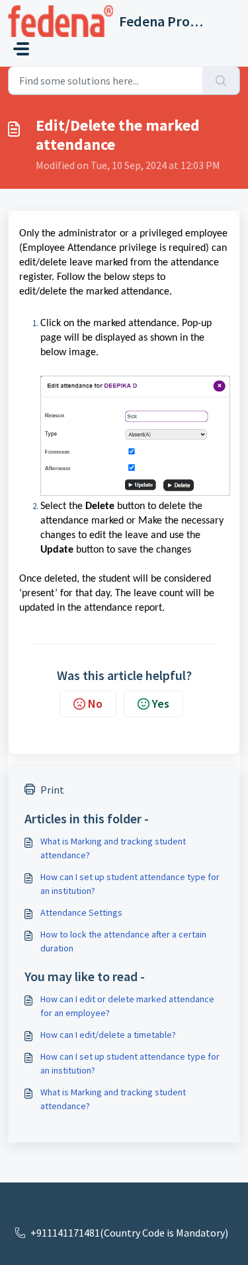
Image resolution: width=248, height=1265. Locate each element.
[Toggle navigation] (21, 49)
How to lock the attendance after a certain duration (123, 941)
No (95, 703)
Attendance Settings (81, 912)
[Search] (221, 80)
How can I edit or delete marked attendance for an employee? (127, 1006)
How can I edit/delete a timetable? (108, 1035)
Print (52, 789)
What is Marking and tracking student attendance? (113, 848)
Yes (160, 703)
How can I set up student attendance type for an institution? (130, 884)
